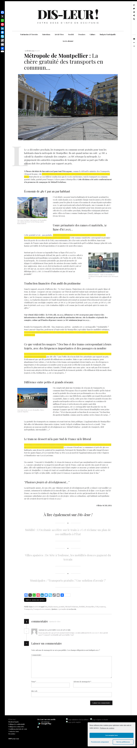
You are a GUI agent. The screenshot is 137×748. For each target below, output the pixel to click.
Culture (92, 34)
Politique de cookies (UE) (16, 727)
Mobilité (82, 607)
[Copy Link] (2, 40)
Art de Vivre (59, 34)
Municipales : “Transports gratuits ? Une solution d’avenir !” (68, 580)
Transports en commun (42, 609)
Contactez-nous (13, 731)
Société (71, 34)
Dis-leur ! (67, 14)
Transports (28, 609)
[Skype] (2, 36)
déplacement (53, 607)
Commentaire (36, 655)
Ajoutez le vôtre (54, 621)
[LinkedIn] (2, 28)
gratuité (61, 607)
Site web (34, 691)
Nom (33, 681)
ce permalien (62, 609)
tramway (102, 607)
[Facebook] (2, 12)
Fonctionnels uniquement (100, 742)
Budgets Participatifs (108, 34)
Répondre (76, 630)
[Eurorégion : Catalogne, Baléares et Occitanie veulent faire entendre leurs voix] (134, 46)
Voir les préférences (123, 742)
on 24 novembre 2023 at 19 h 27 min (58, 630)
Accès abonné (68, 41)
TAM (96, 607)
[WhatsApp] (2, 20)
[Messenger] (2, 32)
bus (46, 607)
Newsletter (11, 734)
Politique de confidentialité (16, 724)
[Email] (2, 44)
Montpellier (90, 607)
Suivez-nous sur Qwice (35, 600)
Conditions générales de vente (17, 729)
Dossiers (81, 34)
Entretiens (46, 34)
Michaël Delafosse (71, 607)
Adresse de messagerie (82, 681)
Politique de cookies (107, 728)
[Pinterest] (2, 24)
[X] (2, 16)
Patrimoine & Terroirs (29, 34)
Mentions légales (13, 722)
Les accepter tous (111, 735)
